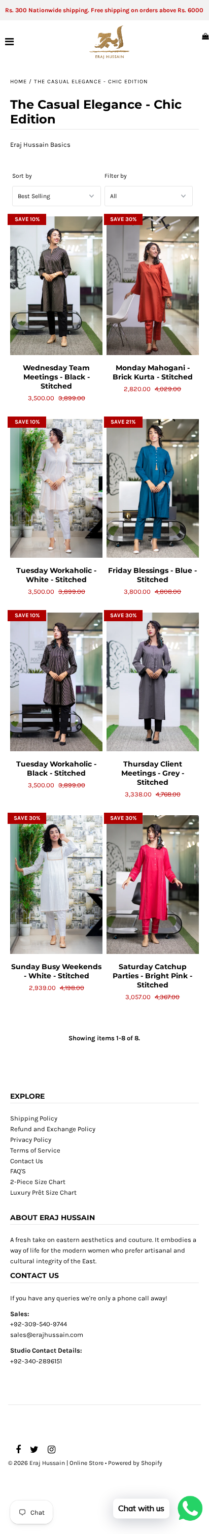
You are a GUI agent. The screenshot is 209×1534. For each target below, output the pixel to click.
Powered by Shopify (135, 1462)
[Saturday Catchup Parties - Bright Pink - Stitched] (153, 884)
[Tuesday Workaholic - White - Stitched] (56, 488)
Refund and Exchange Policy (52, 1129)
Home (18, 81)
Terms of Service (35, 1150)
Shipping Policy (33, 1118)
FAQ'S (18, 1171)
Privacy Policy (30, 1139)
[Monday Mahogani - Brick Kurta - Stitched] (153, 285)
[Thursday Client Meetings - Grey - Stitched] (153, 682)
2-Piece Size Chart (37, 1182)
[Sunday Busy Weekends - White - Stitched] (56, 884)
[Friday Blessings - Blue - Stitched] (153, 488)
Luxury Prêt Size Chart (43, 1192)
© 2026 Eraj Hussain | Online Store (55, 1462)
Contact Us (26, 1161)
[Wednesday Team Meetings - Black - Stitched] (56, 285)
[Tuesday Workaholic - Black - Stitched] (56, 682)
